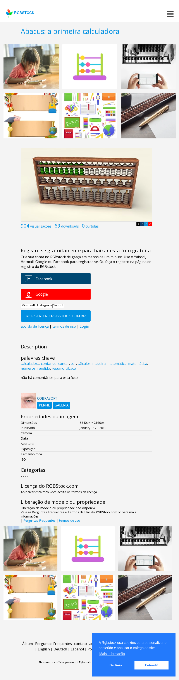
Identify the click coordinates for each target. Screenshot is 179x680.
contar (63, 363)
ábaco (71, 368)
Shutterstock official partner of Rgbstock (64, 662)
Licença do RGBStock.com (50, 485)
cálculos (84, 363)
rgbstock (24, 13)
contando (49, 363)
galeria (62, 405)
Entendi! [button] (151, 665)
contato (80, 643)
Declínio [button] (116, 665)
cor (73, 363)
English (44, 649)
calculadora (30, 363)
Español (77, 649)
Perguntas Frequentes (39, 520)
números (28, 368)
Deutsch (60, 649)
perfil (44, 405)
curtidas (92, 226)
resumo (58, 368)
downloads (70, 226)
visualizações (41, 226)
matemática (116, 363)
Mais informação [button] (112, 654)
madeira (99, 363)
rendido (43, 368)
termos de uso (69, 520)
